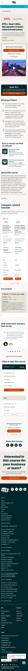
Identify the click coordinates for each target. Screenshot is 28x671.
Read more (5, 242)
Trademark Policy (5, 645)
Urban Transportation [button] (7, 252)
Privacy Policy (5, 638)
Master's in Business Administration (10, 563)
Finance (3, 509)
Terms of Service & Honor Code (9, 635)
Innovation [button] (21, 249)
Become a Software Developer (8, 595)
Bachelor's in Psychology (7, 557)
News (2, 627)
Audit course (15, 56)
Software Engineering (6, 515)
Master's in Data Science (7, 570)
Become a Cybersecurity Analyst (9, 591)
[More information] (25, 90)
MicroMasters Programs (7, 531)
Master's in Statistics (6, 566)
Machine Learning (5, 520)
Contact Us (19, 613)
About (2, 613)
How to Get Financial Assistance (9, 585)
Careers (3, 625)
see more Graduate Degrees (8, 575)
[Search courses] (25, 2)
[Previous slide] (6, 351)
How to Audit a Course (6, 587)
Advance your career (14, 50)
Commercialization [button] (18, 247)
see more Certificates (6, 547)
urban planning (6, 11)
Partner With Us (5, 611)
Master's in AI (4, 568)
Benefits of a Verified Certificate (9, 582)
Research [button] (16, 253)
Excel (2, 511)
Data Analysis (4, 507)
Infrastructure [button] (6, 247)
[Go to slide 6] (19, 351)
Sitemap (3, 649)
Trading (3, 505)
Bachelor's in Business (6, 561)
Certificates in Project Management (9, 540)
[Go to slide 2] (10, 351)
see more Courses (5, 523)
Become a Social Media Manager (9, 589)
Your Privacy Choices (7, 652)
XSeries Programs (5, 535)
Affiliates (3, 618)
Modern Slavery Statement (8, 647)
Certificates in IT (5, 544)
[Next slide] (22, 351)
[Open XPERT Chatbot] (23, 662)
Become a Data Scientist (7, 593)
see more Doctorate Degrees (8, 576)
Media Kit (18, 620)
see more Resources (6, 600)
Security (18, 618)
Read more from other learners (14, 356)
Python (3, 500)
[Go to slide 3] (12, 351)
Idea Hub (18, 611)
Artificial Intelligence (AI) (7, 503)
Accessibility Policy (6, 642)
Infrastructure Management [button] (6, 250)
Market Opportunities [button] (18, 251)
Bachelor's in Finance (6, 559)
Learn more (22, 7)
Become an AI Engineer (7, 597)
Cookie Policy (5, 640)
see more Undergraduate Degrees (9, 573)
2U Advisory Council (6, 622)
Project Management (6, 517)
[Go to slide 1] (8, 351)
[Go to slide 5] (17, 351)
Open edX (4, 620)
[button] (12, 489)
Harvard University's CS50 (7, 529)
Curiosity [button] (16, 249)
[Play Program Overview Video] (14, 68)
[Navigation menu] (2, 2)
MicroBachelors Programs (7, 533)
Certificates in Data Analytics (8, 542)
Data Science (4, 513)
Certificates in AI (5, 538)
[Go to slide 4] (15, 351)
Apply (15, 660)
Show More (4, 37)
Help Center (19, 616)
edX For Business (5, 616)
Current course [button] (5, 218)
